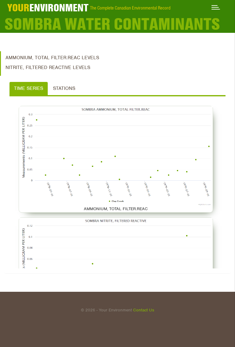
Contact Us (143, 310)
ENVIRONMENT (47, 7)
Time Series (28, 88)
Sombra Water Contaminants (112, 24)
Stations (64, 88)
